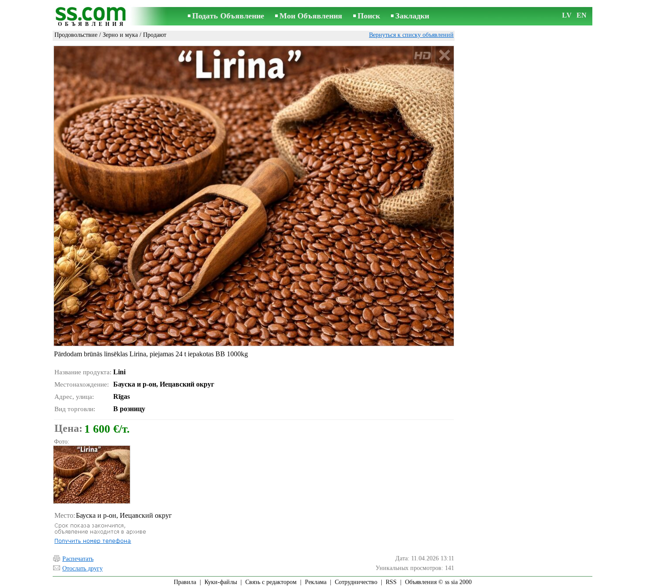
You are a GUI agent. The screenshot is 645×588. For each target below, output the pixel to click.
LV (567, 15)
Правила (185, 582)
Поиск (369, 15)
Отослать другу (82, 568)
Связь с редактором (271, 582)
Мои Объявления (311, 15)
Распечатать (77, 559)
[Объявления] (92, 17)
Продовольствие (75, 35)
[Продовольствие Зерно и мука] (91, 474)
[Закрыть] (444, 55)
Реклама (315, 582)
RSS (391, 582)
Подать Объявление (228, 15)
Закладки (412, 15)
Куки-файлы (220, 582)
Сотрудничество (356, 582)
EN (582, 15)
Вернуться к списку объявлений (411, 35)
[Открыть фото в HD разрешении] (254, 196)
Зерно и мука (120, 35)
